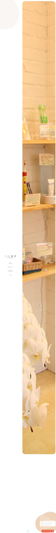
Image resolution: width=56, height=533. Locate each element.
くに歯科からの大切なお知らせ (47, 531)
